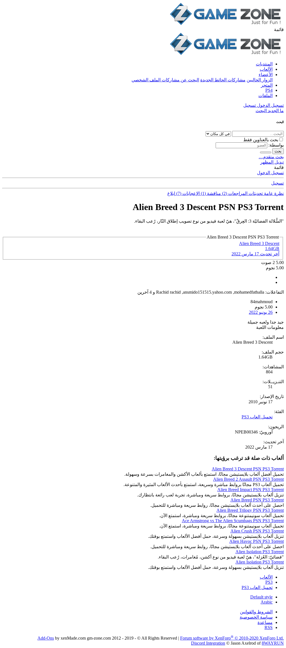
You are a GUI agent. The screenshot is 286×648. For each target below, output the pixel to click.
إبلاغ (171, 193)
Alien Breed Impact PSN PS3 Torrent (250, 489)
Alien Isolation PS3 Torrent (259, 551)
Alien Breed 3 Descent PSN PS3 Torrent (248, 468)
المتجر (267, 85)
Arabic (267, 602)
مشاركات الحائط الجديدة (223, 79)
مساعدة (265, 622)
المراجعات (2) (234, 193)
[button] (279, 29)
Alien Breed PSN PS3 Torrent (257, 500)
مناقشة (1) (210, 193)
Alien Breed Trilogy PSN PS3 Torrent (250, 510)
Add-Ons (45, 638)
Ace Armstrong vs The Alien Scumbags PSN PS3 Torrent (233, 520)
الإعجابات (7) (187, 193)
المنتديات (264, 64)
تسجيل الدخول (270, 172)
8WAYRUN (273, 643)
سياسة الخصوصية (256, 617)
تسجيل (277, 183)
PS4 (269, 90)
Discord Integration (208, 643)
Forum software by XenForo (232, 638)
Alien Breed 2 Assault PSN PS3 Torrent (248, 479)
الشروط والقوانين (256, 611)
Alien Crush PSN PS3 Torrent (257, 531)
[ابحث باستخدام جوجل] (265, 152)
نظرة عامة (273, 193)
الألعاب (266, 69)
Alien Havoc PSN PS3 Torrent (256, 541)
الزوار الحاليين (260, 79)
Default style (261, 597)
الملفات (265, 95)
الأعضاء (266, 74)
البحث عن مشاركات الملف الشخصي (165, 79)
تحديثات (255, 193)
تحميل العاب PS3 (257, 416)
